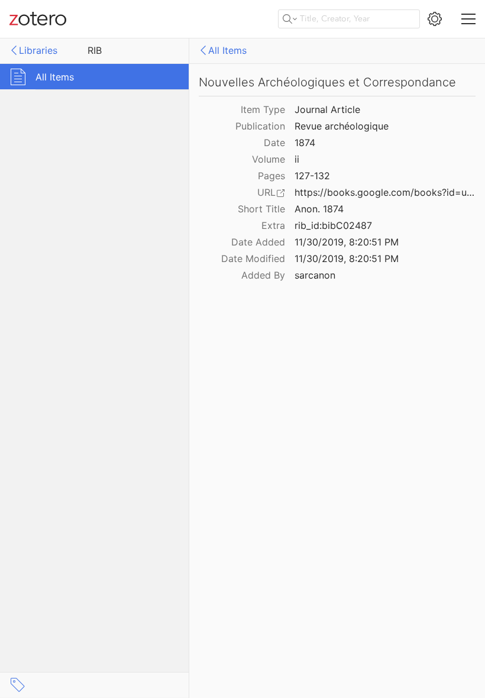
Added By (263, 275)
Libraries (38, 50)
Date (274, 142)
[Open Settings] (434, 19)
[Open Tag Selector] (17, 685)
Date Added (258, 242)
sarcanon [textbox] (315, 275)
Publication (260, 126)
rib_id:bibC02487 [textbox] (333, 225)
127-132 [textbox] (312, 176)
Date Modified (253, 258)
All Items (227, 50)
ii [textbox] (297, 159)
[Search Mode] (290, 19)
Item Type (263, 109)
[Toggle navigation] (468, 18)
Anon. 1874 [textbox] (319, 209)
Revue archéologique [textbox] (342, 126)
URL (266, 192)
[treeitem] (94, 76)
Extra (273, 225)
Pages (271, 176)
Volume (268, 159)
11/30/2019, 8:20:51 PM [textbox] (347, 242)
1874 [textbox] (305, 142)
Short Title (261, 209)
